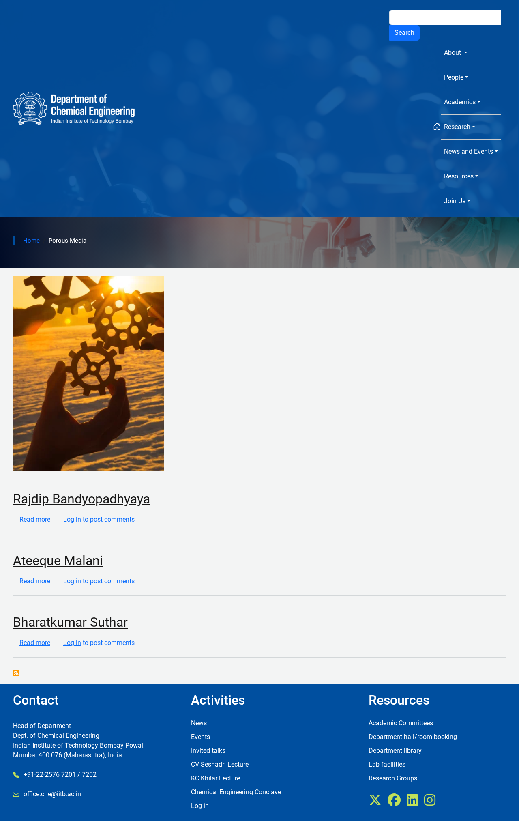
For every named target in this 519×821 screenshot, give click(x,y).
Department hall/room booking (413, 737)
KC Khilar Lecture (215, 778)
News (199, 723)
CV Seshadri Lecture (220, 764)
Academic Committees (401, 723)
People (453, 77)
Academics (460, 102)
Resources (459, 176)
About (453, 52)
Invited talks (208, 750)
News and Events (468, 151)
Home (31, 240)
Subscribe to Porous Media (16, 673)
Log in (72, 519)
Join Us (454, 201)
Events (200, 737)
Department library (395, 750)
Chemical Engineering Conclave (236, 792)
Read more (34, 519)
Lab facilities (387, 764)
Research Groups (393, 778)
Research (457, 127)
